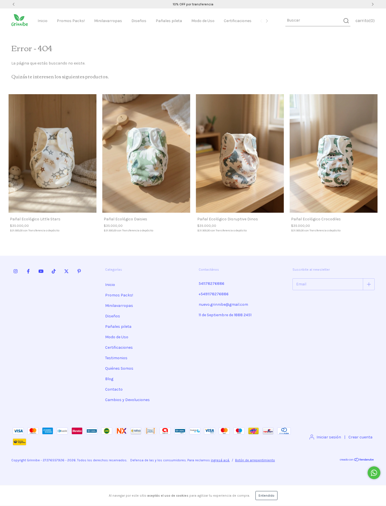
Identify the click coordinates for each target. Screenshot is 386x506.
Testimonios (116, 358)
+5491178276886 (214, 294)
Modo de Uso (202, 20)
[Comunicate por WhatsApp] (374, 472)
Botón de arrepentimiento (255, 460)
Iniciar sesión (328, 437)
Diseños (138, 20)
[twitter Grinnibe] (66, 271)
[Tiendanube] (357, 460)
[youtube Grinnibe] (41, 271)
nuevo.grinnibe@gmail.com (223, 304)
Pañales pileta (169, 20)
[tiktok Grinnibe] (53, 271)
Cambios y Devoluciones (127, 399)
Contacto (114, 389)
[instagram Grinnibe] (15, 271)
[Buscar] (345, 21)
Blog (109, 378)
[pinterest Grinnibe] (79, 271)
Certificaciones (237, 20)
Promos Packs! (71, 20)
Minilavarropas (108, 20)
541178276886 (211, 283)
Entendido (266, 496)
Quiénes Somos (119, 368)
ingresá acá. (220, 460)
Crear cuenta (360, 437)
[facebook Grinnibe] (28, 271)
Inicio (42, 20)
